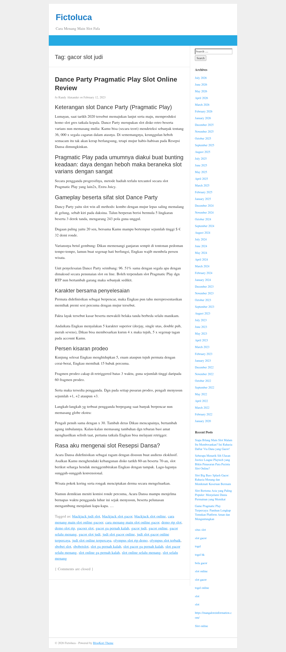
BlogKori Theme (103, 643)
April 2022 (201, 401)
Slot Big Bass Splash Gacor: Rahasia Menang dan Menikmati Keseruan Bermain (213, 479)
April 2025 (201, 179)
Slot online (201, 626)
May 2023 (201, 333)
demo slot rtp (65, 528)
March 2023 (202, 347)
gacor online (158, 528)
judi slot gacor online (119, 534)
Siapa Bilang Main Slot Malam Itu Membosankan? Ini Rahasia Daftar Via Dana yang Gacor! (213, 444)
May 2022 (201, 394)
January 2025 (203, 199)
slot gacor (201, 538)
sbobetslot (81, 546)
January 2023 (203, 361)
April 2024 (201, 259)
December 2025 (204, 125)
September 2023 (204, 307)
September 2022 (204, 387)
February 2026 (203, 111)
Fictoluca (74, 17)
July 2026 (201, 78)
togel (198, 546)
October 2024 (203, 219)
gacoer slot (85, 528)
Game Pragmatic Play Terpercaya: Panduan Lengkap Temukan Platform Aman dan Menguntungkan (213, 512)
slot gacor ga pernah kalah (143, 546)
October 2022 (203, 381)
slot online (201, 571)
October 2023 (203, 300)
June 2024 (201, 246)
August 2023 (202, 313)
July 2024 (201, 239)
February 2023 (203, 354)
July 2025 (201, 158)
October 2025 (203, 138)
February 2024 (203, 273)
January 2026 (203, 118)
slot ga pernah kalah (106, 546)
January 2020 (203, 421)
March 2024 (202, 266)
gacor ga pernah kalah (112, 528)
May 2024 (201, 253)
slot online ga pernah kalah (99, 552)
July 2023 (201, 320)
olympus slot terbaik (165, 540)
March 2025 (202, 185)
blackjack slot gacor (117, 516)
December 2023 (204, 286)
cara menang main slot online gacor (132, 522)
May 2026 (201, 91)
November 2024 (204, 212)
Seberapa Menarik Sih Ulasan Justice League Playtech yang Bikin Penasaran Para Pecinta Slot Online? (212, 462)
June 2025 (201, 165)
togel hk (200, 555)
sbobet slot (63, 546)
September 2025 (204, 145)
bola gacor (201, 563)
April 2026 (201, 98)
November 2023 (204, 293)
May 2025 (201, 172)
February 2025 (203, 192)
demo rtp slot (171, 522)
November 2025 (204, 131)
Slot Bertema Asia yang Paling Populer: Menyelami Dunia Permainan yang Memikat (213, 495)
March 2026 (202, 105)
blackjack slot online (150, 516)
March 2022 (202, 407)
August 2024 (202, 233)
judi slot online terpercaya (91, 540)
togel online (202, 588)
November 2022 (204, 374)
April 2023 (201, 340)
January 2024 (203, 280)
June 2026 (201, 84)
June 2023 (201, 327)
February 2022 (203, 414)
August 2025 (202, 152)
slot (197, 596)
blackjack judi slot (86, 516)
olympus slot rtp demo (130, 540)
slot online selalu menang (141, 552)
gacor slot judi (89, 534)
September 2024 (204, 226)
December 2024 (204, 205)
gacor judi (139, 528)
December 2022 (204, 367)
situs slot (200, 530)
